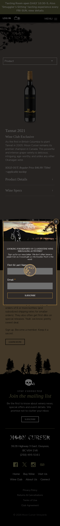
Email (10, 279)
